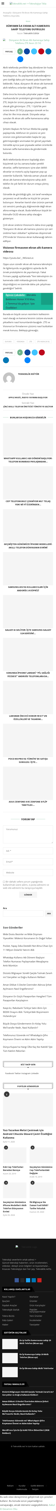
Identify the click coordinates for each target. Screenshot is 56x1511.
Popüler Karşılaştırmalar (38, 1311)
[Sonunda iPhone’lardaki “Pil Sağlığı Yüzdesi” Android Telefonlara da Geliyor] (28, 654)
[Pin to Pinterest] (41, 51)
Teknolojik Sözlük (10, 1310)
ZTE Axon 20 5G (43, 341)
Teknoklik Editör (31, 33)
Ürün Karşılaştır (37, 1305)
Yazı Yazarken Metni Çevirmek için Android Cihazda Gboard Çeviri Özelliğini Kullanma (27, 1133)
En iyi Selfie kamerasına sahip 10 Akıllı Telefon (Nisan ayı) (35, 1342)
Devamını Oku (10, 1508)
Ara (5, 908)
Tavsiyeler (35, 1325)
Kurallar (22, 1485)
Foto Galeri (7, 1320)
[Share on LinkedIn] (48, 51)
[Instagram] (22, 1280)
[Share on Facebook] (27, 51)
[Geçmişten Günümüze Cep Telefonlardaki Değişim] (41, 1155)
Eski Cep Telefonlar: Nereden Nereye (13, 1168)
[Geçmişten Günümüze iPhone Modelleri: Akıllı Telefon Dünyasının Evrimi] (28, 525)
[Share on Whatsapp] (6, 59)
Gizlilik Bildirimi (37, 1485)
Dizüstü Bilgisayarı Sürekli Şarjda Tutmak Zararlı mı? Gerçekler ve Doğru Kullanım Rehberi (28, 1393)
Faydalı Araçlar (9, 1305)
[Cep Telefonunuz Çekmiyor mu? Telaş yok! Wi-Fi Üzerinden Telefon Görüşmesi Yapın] (28, 482)
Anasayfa (7, 12)
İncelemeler (35, 1320)
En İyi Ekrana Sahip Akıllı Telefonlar (37, 1368)
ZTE (30, 341)
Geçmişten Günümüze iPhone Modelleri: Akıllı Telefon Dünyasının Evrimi (14, 1207)
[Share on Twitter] (34, 51)
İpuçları (6, 1301)
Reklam (10, 1485)
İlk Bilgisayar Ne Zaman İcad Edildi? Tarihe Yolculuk (39, 1205)
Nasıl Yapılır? (8, 1297)
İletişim (35, 1489)
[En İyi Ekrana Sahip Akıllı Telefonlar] (10, 1372)
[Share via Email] (20, 59)
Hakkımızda (22, 1489)
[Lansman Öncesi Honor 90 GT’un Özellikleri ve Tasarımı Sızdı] (28, 697)
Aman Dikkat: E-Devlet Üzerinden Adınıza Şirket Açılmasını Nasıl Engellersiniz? (25, 1403)
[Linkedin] (34, 1280)
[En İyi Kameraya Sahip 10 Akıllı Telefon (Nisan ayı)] (10, 1358)
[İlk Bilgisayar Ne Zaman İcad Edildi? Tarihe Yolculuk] (41, 1190)
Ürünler (33, 1301)
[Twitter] (28, 1280)
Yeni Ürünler (36, 1316)
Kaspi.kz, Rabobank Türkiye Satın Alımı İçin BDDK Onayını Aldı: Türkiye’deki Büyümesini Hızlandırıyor (26, 1011)
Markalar (34, 1297)
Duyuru (8, 341)
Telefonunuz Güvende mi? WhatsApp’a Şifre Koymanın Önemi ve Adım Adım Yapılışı (23, 1422)
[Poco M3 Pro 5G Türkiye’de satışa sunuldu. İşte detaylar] (28, 740)
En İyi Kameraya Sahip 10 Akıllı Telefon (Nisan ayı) (34, 1356)
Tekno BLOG (8, 1316)
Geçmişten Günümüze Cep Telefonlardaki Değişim (41, 1170)
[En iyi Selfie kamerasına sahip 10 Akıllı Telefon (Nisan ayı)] (10, 1344)
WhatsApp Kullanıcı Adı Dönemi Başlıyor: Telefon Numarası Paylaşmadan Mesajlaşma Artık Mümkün (25, 961)
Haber (5, 1325)
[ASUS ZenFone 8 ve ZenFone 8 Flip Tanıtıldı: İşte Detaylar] (28, 783)
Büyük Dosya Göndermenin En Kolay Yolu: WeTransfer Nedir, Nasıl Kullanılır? (22, 1412)
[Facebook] (17, 1280)
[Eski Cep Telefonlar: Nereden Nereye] (14, 1155)
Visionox (20, 341)
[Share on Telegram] (13, 59)
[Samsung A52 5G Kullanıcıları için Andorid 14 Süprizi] (28, 568)
